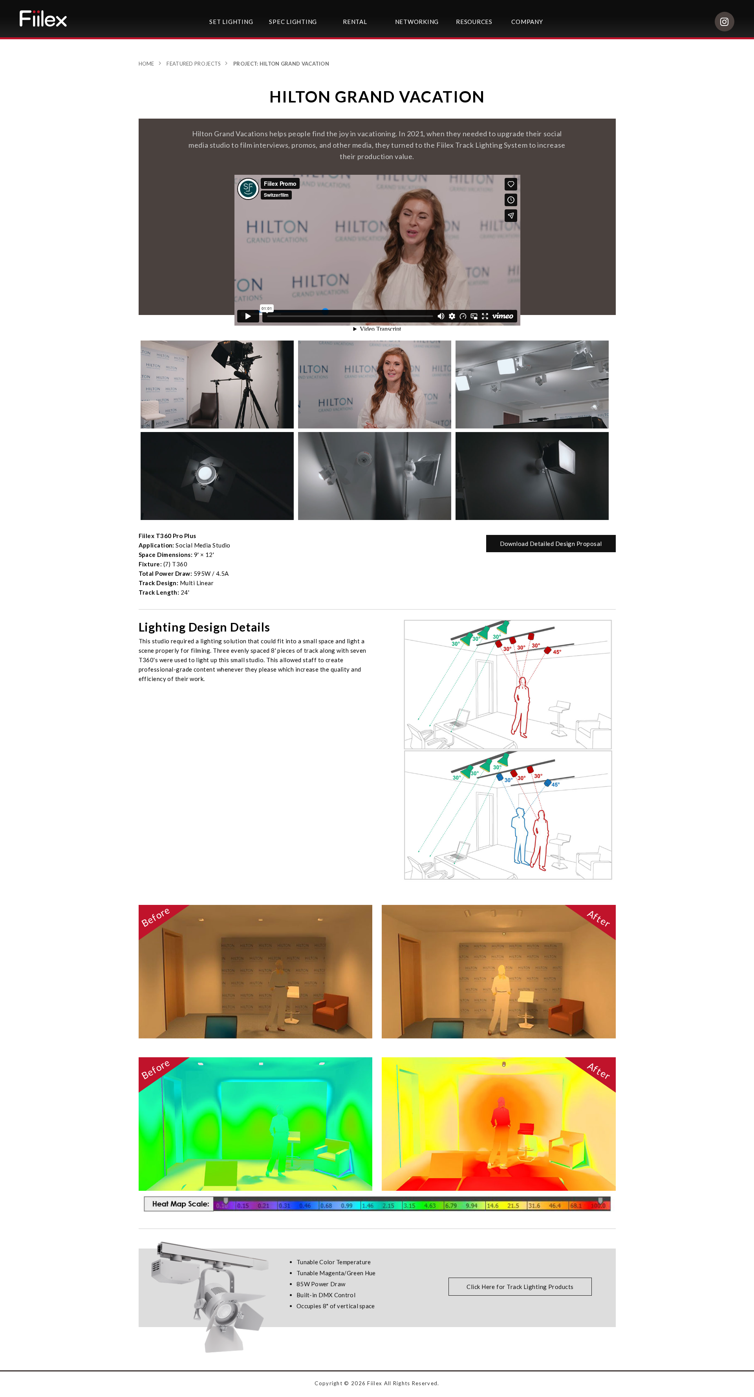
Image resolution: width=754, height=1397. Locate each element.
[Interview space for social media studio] (375, 476)
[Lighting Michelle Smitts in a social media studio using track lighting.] (375, 384)
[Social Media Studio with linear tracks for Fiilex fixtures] (532, 384)
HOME (146, 63)
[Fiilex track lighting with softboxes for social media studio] (217, 476)
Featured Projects (194, 63)
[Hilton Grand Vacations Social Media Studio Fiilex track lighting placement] (217, 384)
